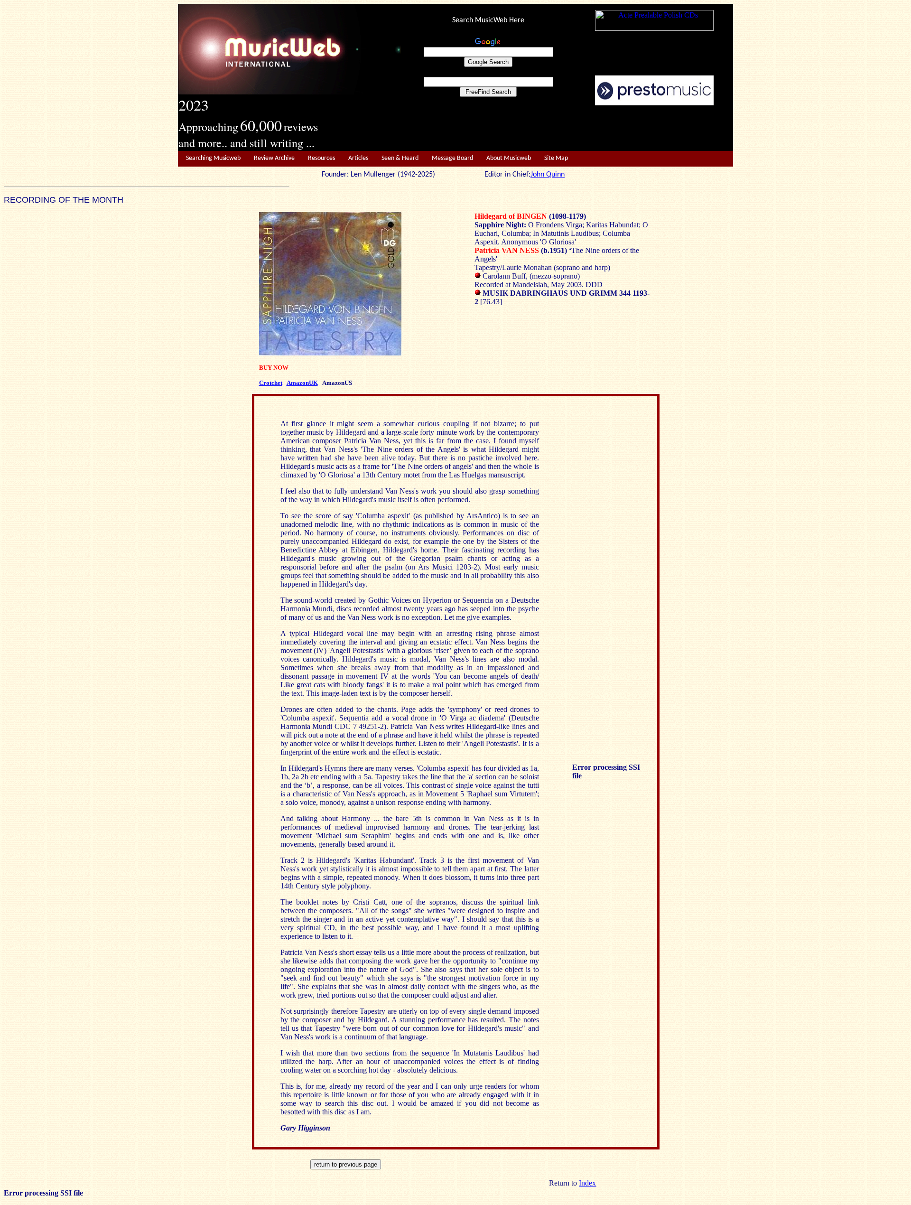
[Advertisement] (567, 128)
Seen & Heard (399, 158)
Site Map (556, 158)
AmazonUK (302, 382)
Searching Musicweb (213, 158)
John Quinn (547, 174)
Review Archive (274, 158)
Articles (358, 158)
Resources (321, 158)
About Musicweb (508, 158)
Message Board (452, 158)
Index (587, 1183)
